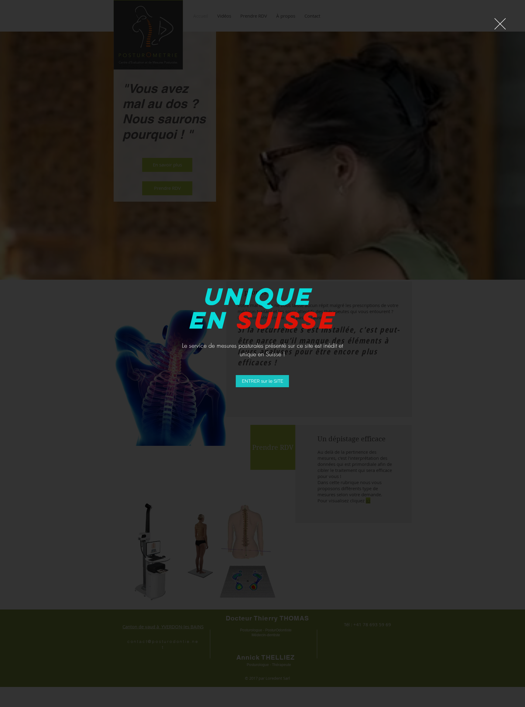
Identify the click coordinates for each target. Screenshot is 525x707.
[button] (500, 23)
